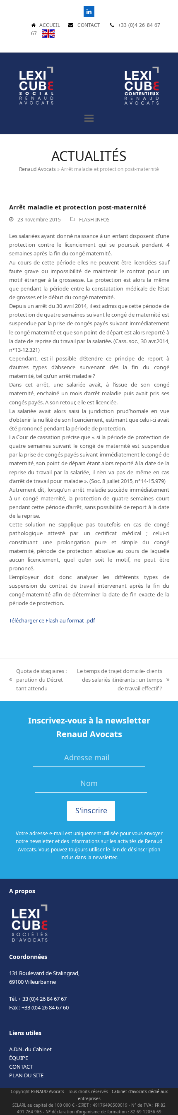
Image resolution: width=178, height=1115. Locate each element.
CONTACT (88, 25)
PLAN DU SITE (26, 1075)
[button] (89, 118)
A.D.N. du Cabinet (30, 1049)
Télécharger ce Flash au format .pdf (52, 620)
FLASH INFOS (94, 219)
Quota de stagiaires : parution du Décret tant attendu (38, 680)
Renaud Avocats (37, 169)
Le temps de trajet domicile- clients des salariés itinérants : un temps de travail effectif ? (119, 680)
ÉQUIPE (18, 1058)
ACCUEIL (49, 25)
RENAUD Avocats (47, 1091)
